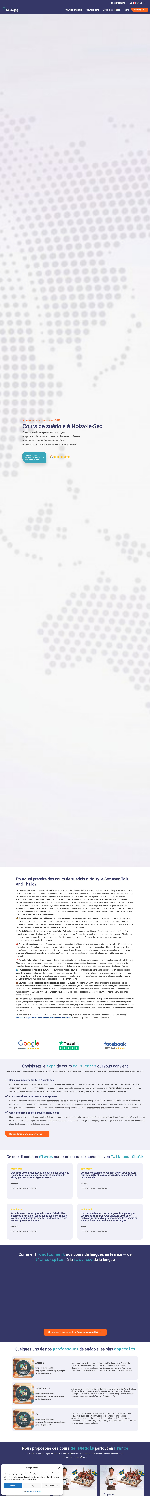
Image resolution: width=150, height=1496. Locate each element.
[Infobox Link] (28, 1045)
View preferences (51, 1486)
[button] (59, 1468)
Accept (12, 1486)
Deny (32, 1486)
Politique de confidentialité (32, 1491)
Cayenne (109, 1494)
